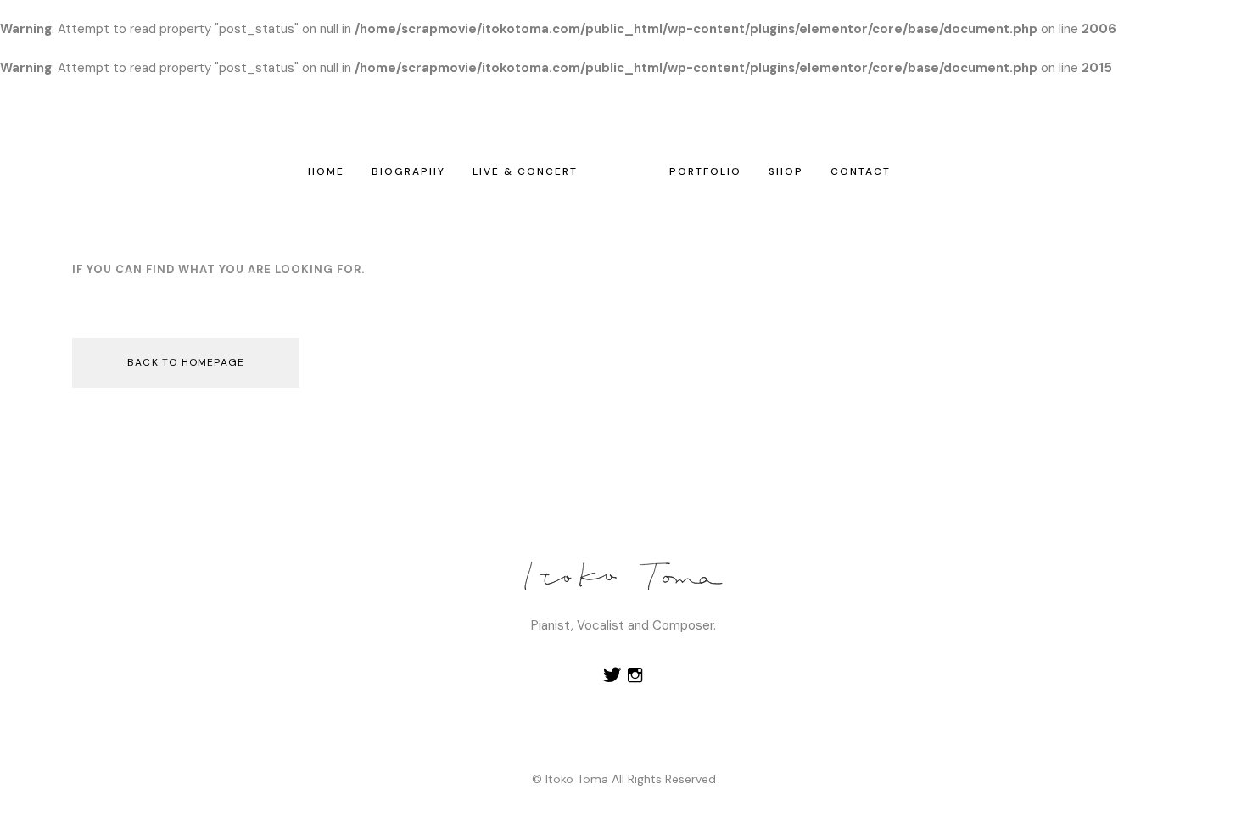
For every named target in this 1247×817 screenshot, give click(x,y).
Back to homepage (185, 362)
